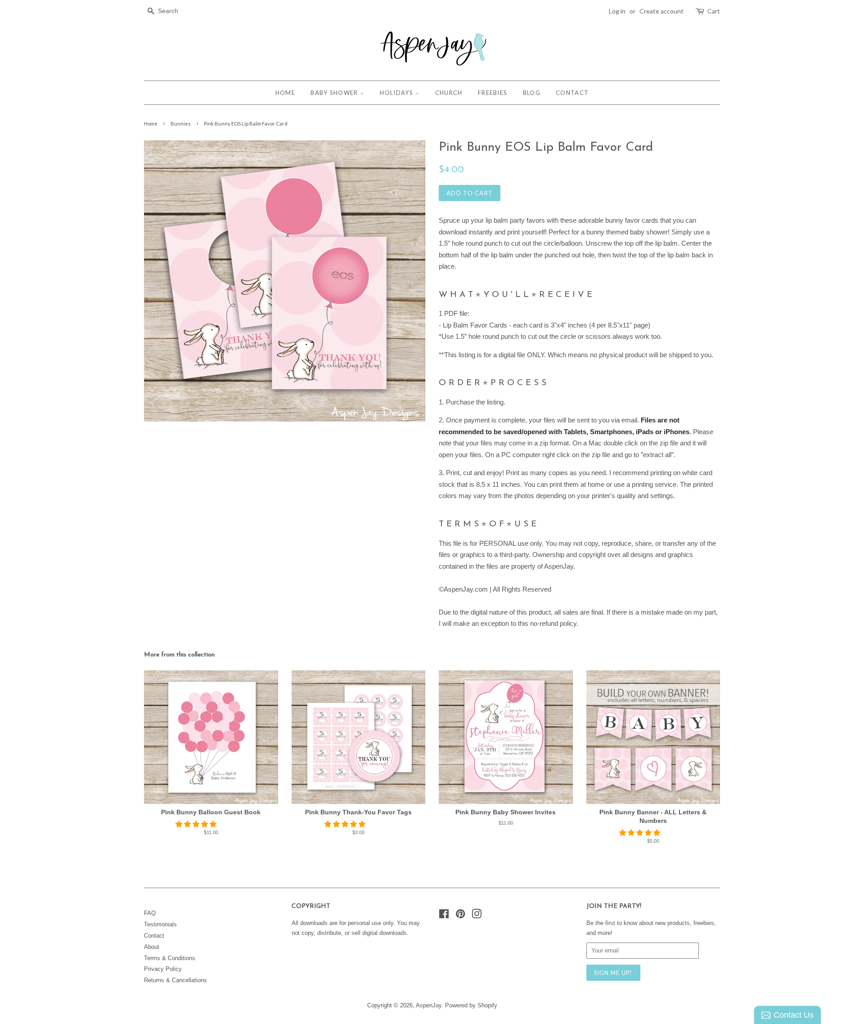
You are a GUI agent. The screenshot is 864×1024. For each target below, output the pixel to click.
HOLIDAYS (397, 92)
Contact (154, 935)
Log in (617, 11)
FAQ (150, 913)
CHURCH (449, 92)
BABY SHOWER (335, 92)
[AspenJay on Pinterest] (460, 915)
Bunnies (181, 123)
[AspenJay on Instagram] (477, 915)
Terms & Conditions (169, 958)
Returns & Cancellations (175, 980)
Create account (661, 11)
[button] (197, 824)
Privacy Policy (163, 969)
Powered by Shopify (471, 1005)
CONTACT (572, 92)
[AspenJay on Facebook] (444, 915)
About (151, 946)
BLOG (531, 92)
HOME (285, 92)
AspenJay (428, 1005)
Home (151, 123)
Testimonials (160, 924)
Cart (713, 11)
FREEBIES (492, 92)
